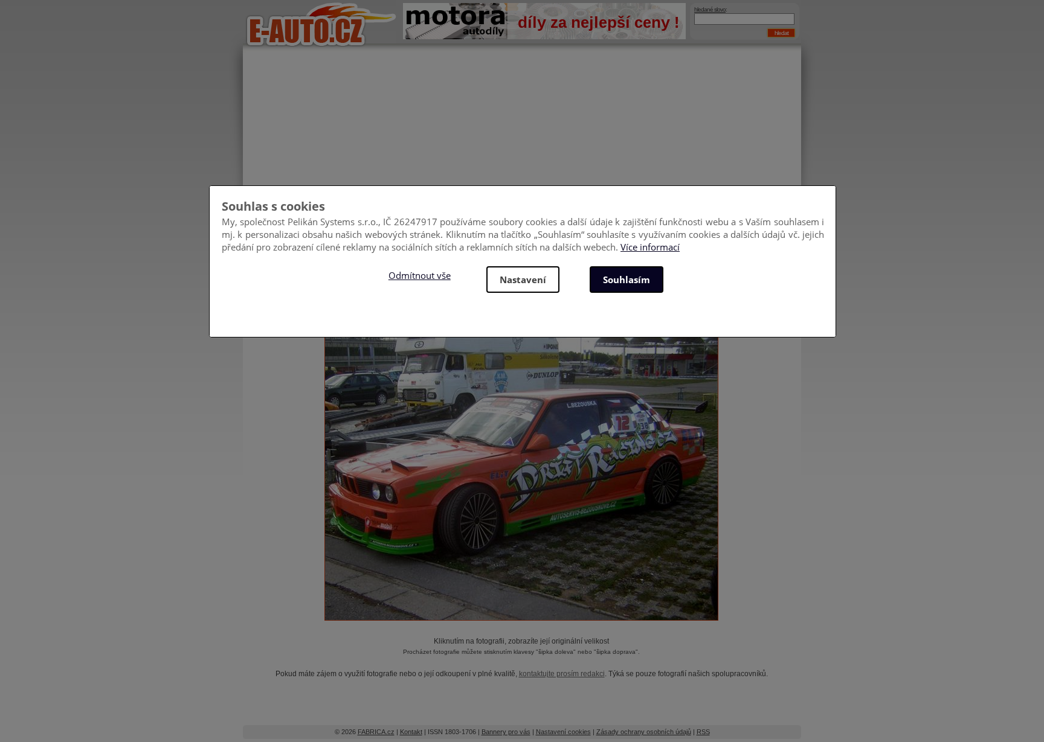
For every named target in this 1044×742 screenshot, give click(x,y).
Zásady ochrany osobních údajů (643, 731)
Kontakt (411, 731)
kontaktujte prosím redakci (562, 673)
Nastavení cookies (563, 731)
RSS (703, 731)
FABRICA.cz (376, 731)
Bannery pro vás (506, 731)
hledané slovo (710, 9)
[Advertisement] (522, 150)
